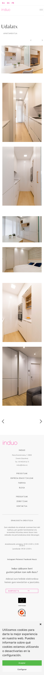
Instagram (11, 559)
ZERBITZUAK (22, 501)
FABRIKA (22, 483)
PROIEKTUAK (22, 473)
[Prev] (33, 40)
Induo (22, 450)
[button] (40, 624)
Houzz (34, 559)
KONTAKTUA (22, 506)
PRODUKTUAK (22, 496)
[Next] (39, 40)
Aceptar (22, 663)
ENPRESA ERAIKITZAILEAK (22, 478)
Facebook (28, 559)
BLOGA (22, 488)
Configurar (22, 669)
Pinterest (20, 559)
